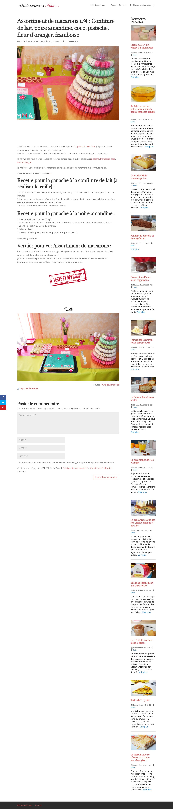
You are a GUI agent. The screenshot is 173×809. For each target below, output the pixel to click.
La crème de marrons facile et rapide (141, 641)
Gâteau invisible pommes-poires (139, 177)
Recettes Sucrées (97, 5)
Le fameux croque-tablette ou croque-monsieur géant (140, 757)
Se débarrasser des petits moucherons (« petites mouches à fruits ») (143, 110)
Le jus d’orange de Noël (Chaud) (142, 461)
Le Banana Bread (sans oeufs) (142, 398)
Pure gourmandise (110, 384)
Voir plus (135, 77)
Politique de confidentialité (75, 468)
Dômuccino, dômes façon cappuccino (140, 278)
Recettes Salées (117, 5)
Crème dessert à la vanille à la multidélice (142, 46)
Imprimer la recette (29, 388)
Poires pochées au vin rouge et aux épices (141, 341)
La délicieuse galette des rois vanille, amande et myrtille (143, 522)
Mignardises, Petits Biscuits (51, 41)
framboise (105, 158)
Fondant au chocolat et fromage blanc (142, 237)
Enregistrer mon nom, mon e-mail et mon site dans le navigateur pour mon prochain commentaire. (67, 462)
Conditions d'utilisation (101, 468)
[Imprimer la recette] (18, 388)
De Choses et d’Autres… (140, 5)
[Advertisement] (68, 135)
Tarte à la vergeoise (140, 700)
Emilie (23, 41)
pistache (95, 158)
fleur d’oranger (24, 162)
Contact (38, 805)
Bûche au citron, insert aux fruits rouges (142, 584)
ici (50, 173)
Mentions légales (24, 805)
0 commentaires (71, 41)
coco (113, 158)
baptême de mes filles (85, 146)
